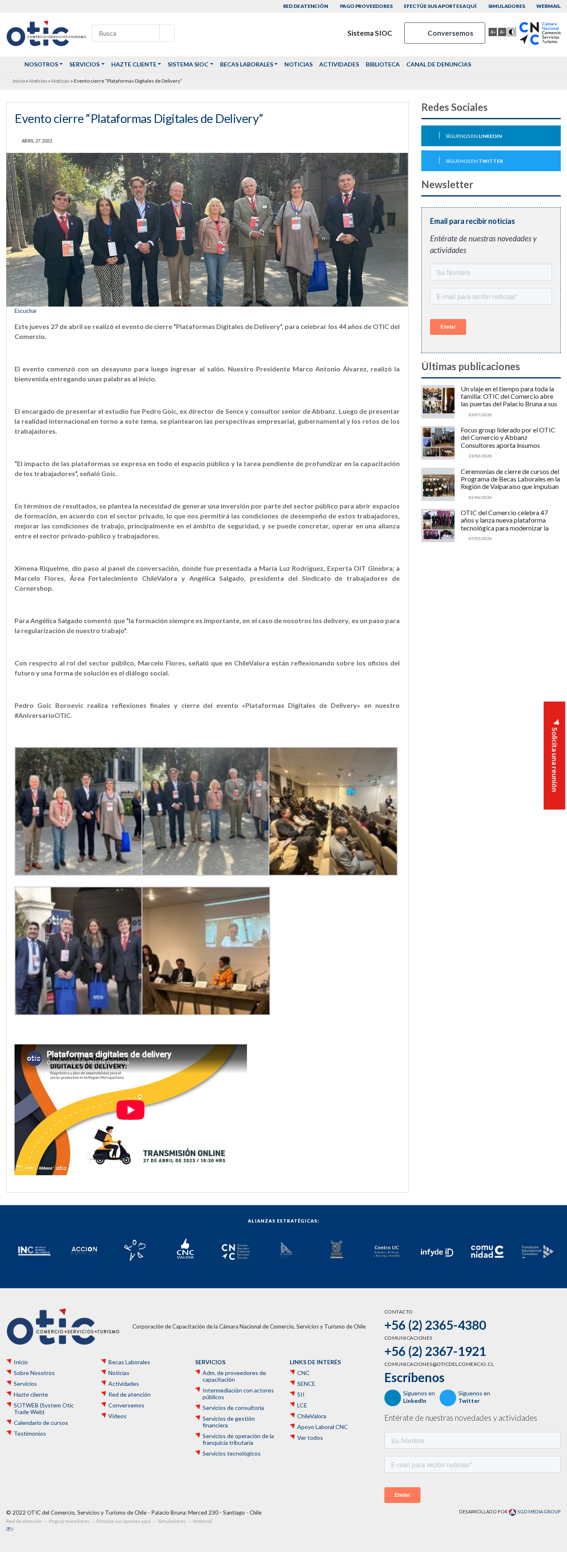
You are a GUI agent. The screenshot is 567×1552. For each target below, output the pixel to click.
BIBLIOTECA (383, 64)
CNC (303, 1373)
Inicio (19, 81)
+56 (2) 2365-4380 (435, 1324)
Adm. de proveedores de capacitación (234, 1376)
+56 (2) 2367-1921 (435, 1350)
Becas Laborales (246, 64)
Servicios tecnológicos (232, 1453)
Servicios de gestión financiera (229, 1422)
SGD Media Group (538, 1511)
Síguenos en (474, 136)
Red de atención (305, 6)
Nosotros (41, 64)
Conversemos (449, 33)
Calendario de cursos (41, 1422)
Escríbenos (414, 1377)
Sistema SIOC (369, 33)
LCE (302, 1405)
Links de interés (315, 1362)
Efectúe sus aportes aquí (440, 6)
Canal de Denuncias (438, 64)
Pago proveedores (366, 6)
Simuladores (506, 6)
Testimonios (30, 1433)
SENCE (306, 1383)
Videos (117, 1416)
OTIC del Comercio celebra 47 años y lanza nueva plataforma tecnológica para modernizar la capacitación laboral (505, 520)
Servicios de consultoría (233, 1408)
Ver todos (310, 1437)
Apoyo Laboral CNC (322, 1427)
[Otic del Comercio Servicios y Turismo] (46, 33)
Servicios (84, 64)
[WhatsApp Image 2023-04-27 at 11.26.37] (332, 811)
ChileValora (311, 1416)
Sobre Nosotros (34, 1373)
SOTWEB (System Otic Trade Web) (44, 1408)
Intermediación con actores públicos (238, 1393)
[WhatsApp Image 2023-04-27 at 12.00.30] (205, 951)
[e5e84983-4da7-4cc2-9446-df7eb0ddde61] (78, 811)
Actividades (339, 64)
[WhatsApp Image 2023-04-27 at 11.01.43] (205, 811)
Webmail (548, 6)
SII (301, 1394)
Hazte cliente (133, 64)
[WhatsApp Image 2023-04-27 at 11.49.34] (78, 951)
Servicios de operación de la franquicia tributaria (238, 1439)
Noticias (298, 64)
